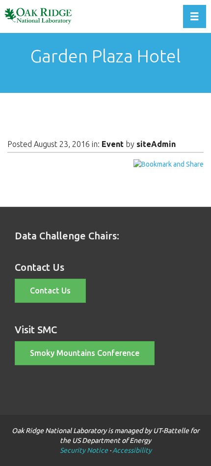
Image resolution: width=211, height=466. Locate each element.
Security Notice (84, 450)
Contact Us (50, 290)
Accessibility (132, 450)
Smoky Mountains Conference (84, 353)
